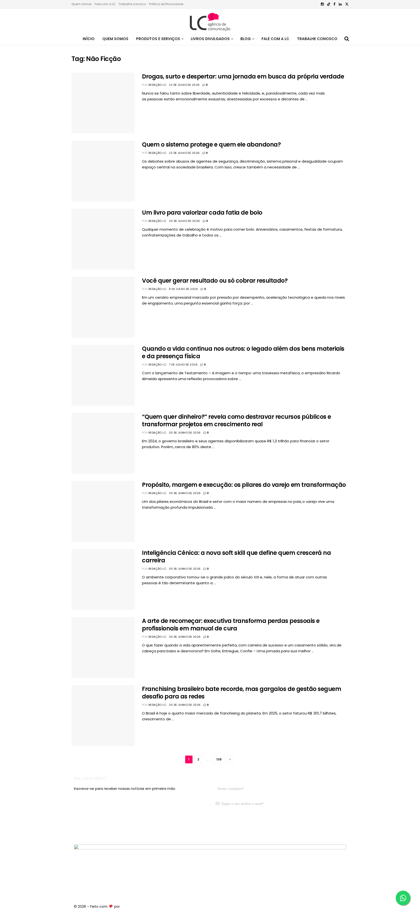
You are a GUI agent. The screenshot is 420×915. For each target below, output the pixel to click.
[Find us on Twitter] (347, 4)
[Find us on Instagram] (322, 4)
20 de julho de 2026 (184, 221)
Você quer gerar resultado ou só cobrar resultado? (215, 281)
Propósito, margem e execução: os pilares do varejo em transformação (244, 485)
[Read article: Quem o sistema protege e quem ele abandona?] (103, 171)
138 (219, 759)
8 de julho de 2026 (183, 289)
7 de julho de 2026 (183, 364)
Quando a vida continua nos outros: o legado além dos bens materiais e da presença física (243, 352)
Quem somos (81, 4)
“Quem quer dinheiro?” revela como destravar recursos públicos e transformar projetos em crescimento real (236, 420)
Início (89, 38)
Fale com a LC (105, 4)
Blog (245, 38)
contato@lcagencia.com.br (97, 826)
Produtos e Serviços (158, 38)
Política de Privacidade (166, 4)
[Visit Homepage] (210, 20)
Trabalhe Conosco (317, 38)
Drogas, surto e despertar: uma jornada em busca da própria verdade (243, 76)
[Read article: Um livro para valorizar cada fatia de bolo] (103, 239)
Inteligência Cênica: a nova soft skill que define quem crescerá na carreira (236, 556)
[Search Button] (347, 39)
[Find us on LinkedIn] (340, 4)
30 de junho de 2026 (185, 433)
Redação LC (157, 85)
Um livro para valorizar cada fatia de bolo (202, 213)
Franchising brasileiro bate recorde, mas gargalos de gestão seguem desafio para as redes (241, 692)
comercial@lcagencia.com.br (149, 826)
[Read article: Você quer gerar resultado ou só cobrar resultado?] (103, 307)
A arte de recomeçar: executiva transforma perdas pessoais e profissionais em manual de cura (231, 624)
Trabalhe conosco (132, 4)
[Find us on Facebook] (334, 4)
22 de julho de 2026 (184, 85)
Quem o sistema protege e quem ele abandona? (211, 144)
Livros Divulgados (210, 38)
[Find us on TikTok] (328, 4)
